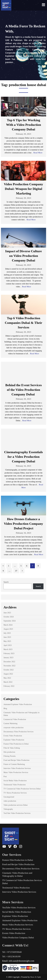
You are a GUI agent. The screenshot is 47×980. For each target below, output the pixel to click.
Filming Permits (10, 756)
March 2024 (8, 625)
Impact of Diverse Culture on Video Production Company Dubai (23, 255)
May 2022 (7, 678)
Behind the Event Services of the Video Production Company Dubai (23, 389)
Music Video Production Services (16, 772)
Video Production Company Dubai (18, 937)
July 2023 (7, 633)
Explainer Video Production (14, 740)
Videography (8, 809)
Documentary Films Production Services (18, 732)
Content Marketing (10, 723)
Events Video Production (13, 736)
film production (9, 752)
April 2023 (8, 645)
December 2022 (9, 662)
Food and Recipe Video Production (16, 760)
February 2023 (9, 653)
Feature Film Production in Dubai (16, 744)
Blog (5, 708)
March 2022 (8, 682)
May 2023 (7, 641)
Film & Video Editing (12, 748)
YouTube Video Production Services (17, 813)
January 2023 (8, 658)
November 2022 (9, 666)
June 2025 (7, 613)
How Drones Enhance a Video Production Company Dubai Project (23, 523)
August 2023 (8, 629)
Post (5, 777)
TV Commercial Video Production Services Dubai (22, 789)
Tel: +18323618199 (11, 956)
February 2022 (9, 686)
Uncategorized (9, 797)
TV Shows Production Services (15, 793)
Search (6, 582)
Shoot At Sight (35, 977)
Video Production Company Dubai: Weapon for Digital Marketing (23, 188)
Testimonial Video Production (15, 785)
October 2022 (9, 670)
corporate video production (14, 728)
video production (10, 801)
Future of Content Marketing (14, 764)
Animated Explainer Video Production (18, 704)
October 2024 (9, 617)
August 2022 (8, 674)
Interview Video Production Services (17, 768)
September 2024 (10, 621)
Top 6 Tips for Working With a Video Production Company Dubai (23, 124)
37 (16, 571)
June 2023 (7, 637)
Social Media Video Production (15, 781)
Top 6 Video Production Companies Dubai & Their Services (23, 322)
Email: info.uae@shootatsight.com (18, 961)
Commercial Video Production (15, 719)
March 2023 (8, 649)
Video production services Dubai (16, 805)
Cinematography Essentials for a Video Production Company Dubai (23, 456)
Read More (37, 153)
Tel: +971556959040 (12, 952)
